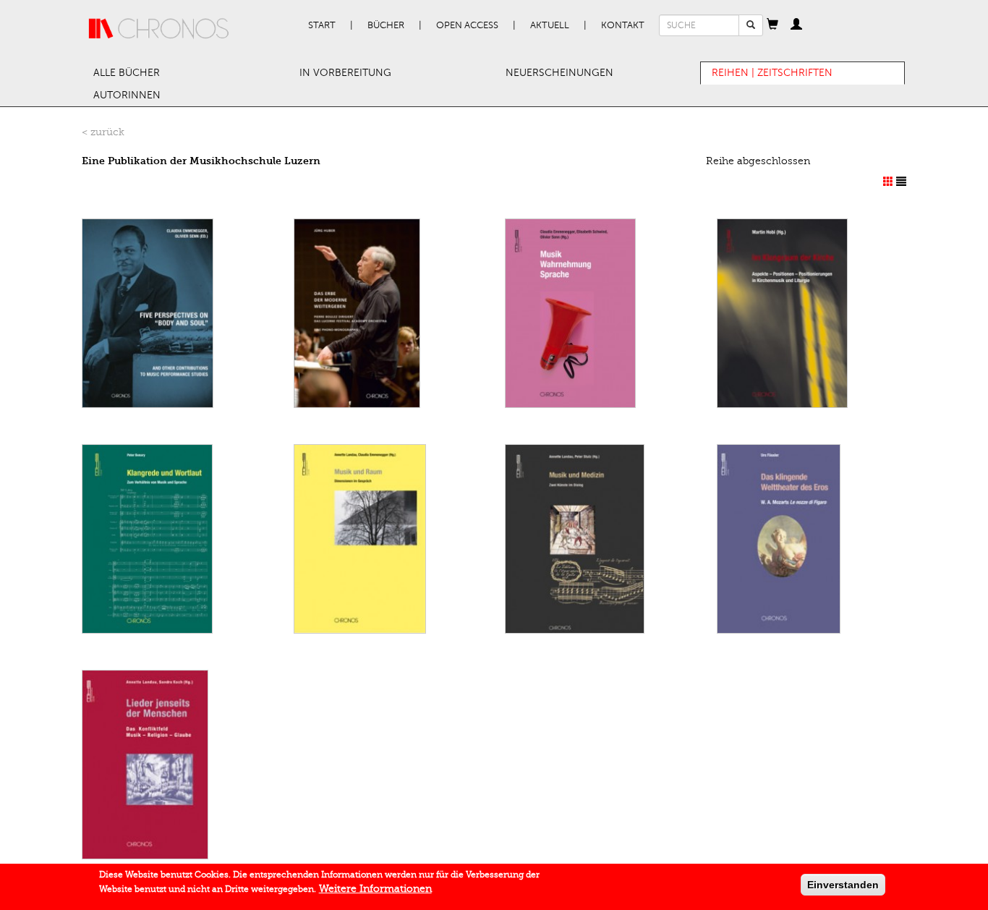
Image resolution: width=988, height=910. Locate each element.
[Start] (159, 29)
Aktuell (549, 25)
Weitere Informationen (375, 888)
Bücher (385, 25)
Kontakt (622, 25)
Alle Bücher (126, 72)
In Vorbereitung (345, 72)
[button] (772, 25)
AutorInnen (127, 95)
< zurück (103, 132)
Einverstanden (843, 884)
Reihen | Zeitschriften (772, 72)
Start (322, 25)
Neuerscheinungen (559, 72)
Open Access (467, 25)
